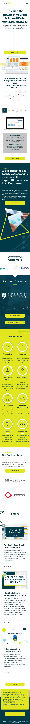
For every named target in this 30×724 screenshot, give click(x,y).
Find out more (15, 470)
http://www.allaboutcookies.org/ (13, 704)
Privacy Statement (9, 701)
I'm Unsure (6, 706)
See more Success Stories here (17, 322)
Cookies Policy (17, 699)
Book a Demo (15, 52)
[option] (5, 268)
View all (15, 684)
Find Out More (15, 203)
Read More (7, 567)
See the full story (15, 315)
